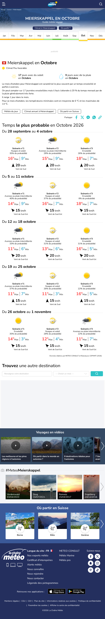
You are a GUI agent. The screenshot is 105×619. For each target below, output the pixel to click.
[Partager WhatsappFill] (94, 117)
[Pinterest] (90, 570)
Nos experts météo (37, 555)
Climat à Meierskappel (45, 28)
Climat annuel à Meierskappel (39, 111)
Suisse (9, 10)
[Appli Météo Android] (76, 592)
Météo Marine (66, 555)
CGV (30, 601)
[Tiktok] (97, 570)
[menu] (4, 4)
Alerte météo (34, 564)
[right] (103, 446)
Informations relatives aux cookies (61, 601)
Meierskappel (17, 10)
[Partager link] (100, 117)
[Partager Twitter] (82, 117)
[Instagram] (97, 563)
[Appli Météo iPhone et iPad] (57, 592)
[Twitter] (97, 556)
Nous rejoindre (35, 573)
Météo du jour (11, 111)
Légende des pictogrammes (42, 583)
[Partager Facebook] (76, 117)
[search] (101, 4)
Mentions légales (11, 601)
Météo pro (65, 560)
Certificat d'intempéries (40, 560)
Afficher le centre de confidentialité (64, 605)
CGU (23, 601)
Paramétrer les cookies (37, 605)
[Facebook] (90, 556)
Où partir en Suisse (69, 111)
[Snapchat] (90, 563)
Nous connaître (35, 569)
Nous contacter (35, 578)
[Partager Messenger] (88, 117)
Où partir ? (65, 28)
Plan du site (39, 601)
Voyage (3, 10)
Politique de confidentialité (89, 601)
